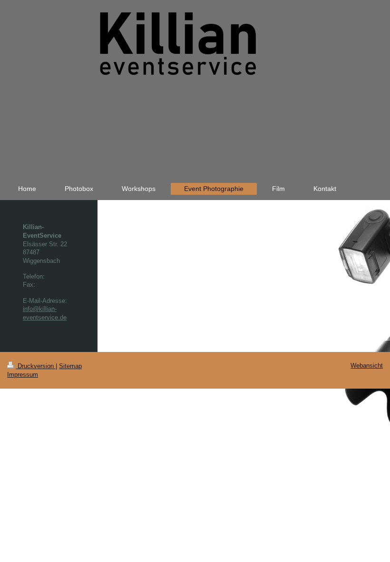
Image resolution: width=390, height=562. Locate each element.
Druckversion (36, 366)
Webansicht (367, 365)
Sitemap (70, 366)
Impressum (22, 374)
